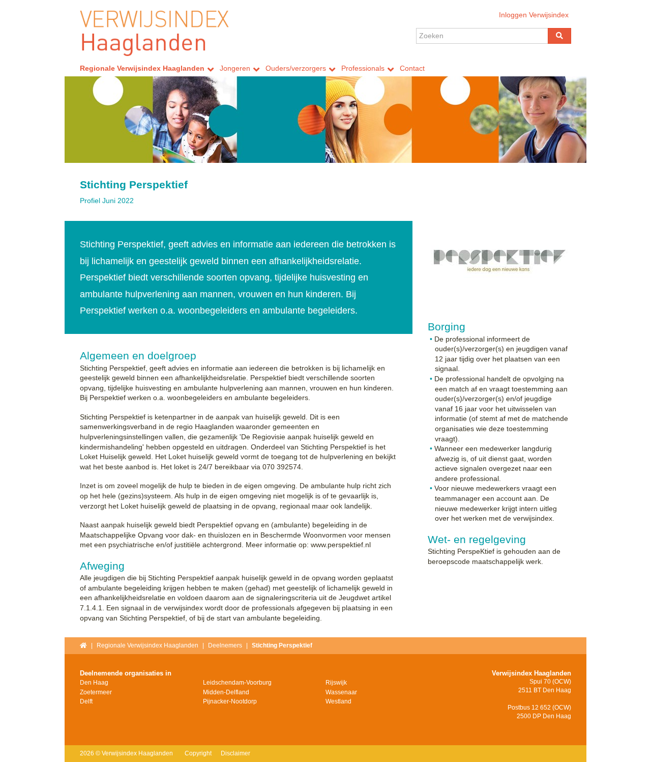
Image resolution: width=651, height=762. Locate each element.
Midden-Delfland (226, 692)
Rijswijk (336, 682)
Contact (412, 68)
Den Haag (94, 682)
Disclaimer (235, 753)
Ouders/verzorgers (295, 68)
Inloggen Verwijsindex (534, 15)
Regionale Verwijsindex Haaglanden (142, 68)
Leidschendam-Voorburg (237, 682)
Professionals (362, 68)
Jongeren (235, 68)
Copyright (198, 753)
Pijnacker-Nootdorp (230, 701)
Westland (338, 701)
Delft (86, 701)
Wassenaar (341, 692)
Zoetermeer (96, 692)
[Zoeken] (559, 36)
